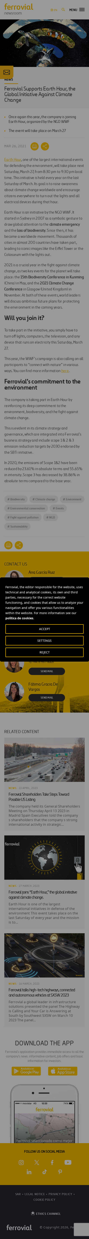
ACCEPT (44, 629)
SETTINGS (44, 641)
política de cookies (19, 618)
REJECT (45, 652)
